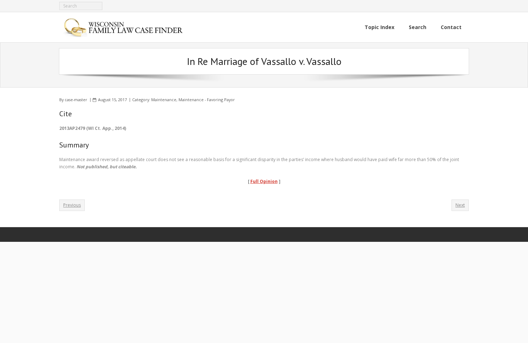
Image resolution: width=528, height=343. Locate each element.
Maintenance (163, 99)
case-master (76, 99)
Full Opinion (264, 181)
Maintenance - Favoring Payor (207, 99)
